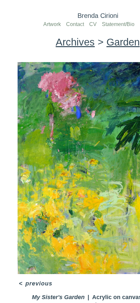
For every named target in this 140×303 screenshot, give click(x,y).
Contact (76, 24)
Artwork (52, 24)
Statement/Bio (119, 24)
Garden (120, 42)
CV (93, 24)
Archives (77, 42)
